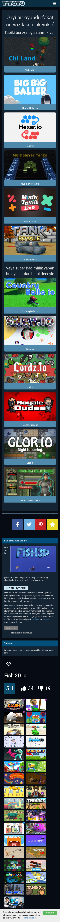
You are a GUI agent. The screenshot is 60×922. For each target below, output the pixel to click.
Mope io (46, 619)
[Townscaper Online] (14, 803)
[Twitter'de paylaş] (29, 524)
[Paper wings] (36, 840)
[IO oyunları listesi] (13, 3)
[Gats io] (14, 828)
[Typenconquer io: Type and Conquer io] (14, 865)
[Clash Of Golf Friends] (36, 766)
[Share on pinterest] (40, 524)
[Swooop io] (36, 865)
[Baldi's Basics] (36, 705)
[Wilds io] (14, 852)
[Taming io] (36, 889)
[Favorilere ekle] (8, 665)
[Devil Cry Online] (36, 815)
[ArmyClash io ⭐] (14, 705)
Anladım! (49, 912)
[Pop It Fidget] (36, 717)
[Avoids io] (36, 741)
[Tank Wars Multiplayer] (36, 729)
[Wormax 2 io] (14, 877)
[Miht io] (36, 778)
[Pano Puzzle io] (14, 889)
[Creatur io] (14, 840)
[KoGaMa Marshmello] (36, 877)
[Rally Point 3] (14, 729)
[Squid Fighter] (14, 754)
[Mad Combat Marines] (14, 902)
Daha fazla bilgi (30, 918)
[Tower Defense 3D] (36, 791)
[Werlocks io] (14, 741)
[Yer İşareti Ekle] (52, 524)
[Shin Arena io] (14, 815)
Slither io (36, 619)
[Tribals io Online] (36, 803)
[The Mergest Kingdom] (14, 766)
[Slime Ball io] (36, 828)
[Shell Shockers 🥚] (14, 717)
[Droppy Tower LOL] (14, 791)
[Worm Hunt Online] (14, 778)
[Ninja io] (36, 852)
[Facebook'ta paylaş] (17, 524)
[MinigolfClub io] (36, 754)
